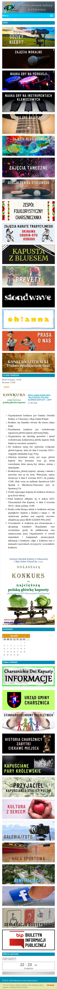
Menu (5, 15)
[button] (53, 28)
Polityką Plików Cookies (18, 987)
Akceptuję (50, 985)
